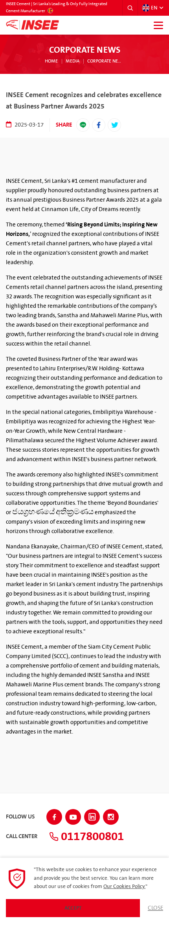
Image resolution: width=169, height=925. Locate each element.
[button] (130, 8)
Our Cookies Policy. (124, 886)
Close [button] (155, 908)
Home (51, 61)
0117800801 (91, 837)
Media (72, 61)
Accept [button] (73, 908)
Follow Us (20, 816)
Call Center (21, 836)
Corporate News (105, 61)
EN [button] (154, 8)
